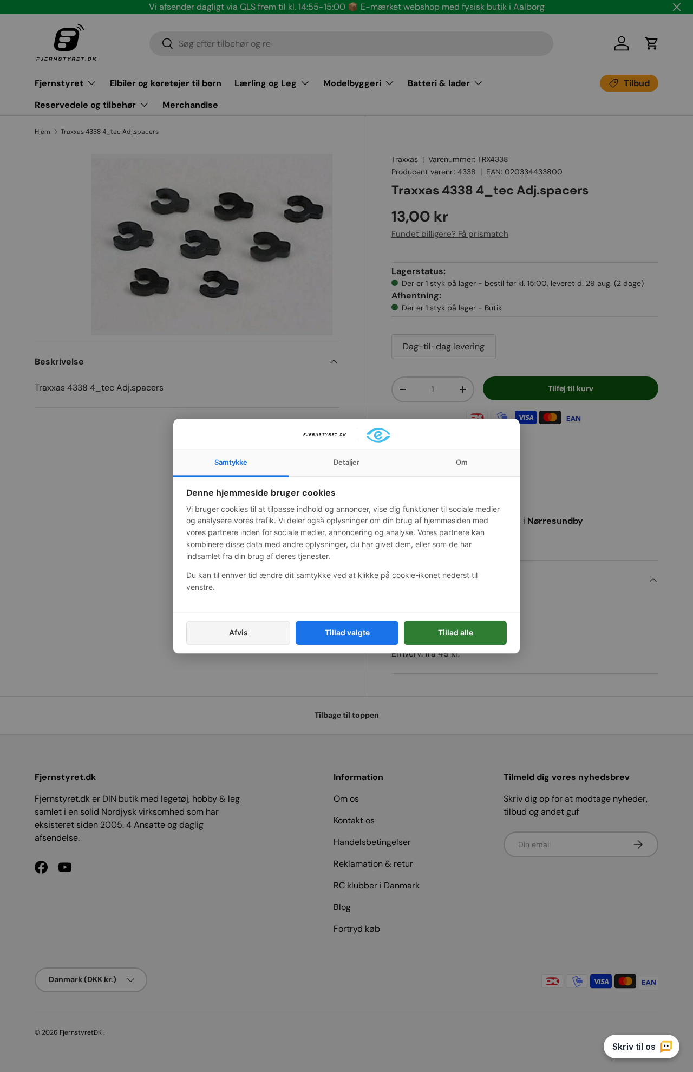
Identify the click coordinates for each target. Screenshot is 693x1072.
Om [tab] (462, 462)
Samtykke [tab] (230, 462)
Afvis (238, 632)
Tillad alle (455, 632)
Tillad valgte (347, 632)
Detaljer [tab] (346, 462)
